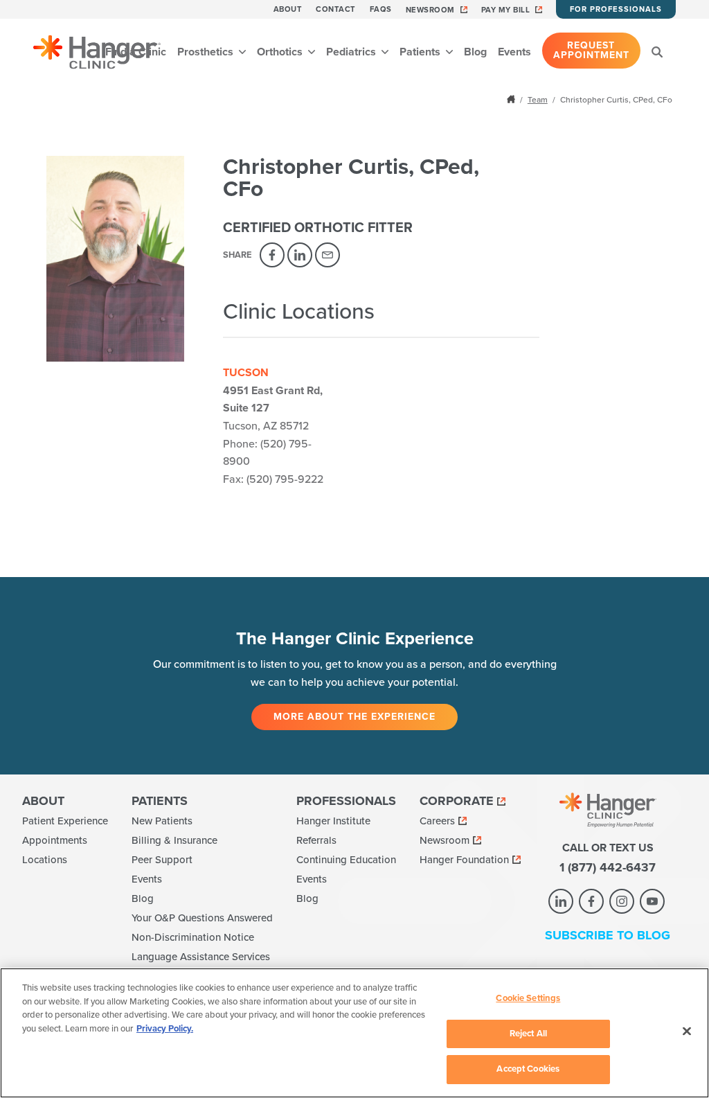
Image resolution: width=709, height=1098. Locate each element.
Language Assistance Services (201, 956)
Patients (421, 52)
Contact (336, 9)
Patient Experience (65, 821)
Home (512, 99)
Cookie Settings (528, 998)
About (288, 9)
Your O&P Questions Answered (202, 918)
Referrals (316, 840)
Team (538, 100)
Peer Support (162, 859)
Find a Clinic (135, 52)
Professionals (346, 800)
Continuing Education (346, 859)
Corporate (457, 800)
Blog (475, 52)
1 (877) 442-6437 (607, 867)
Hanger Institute (333, 821)
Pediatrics (352, 52)
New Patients (162, 821)
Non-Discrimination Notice (193, 937)
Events (514, 52)
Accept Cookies (527, 1068)
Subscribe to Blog (607, 935)
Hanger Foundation (464, 859)
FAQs (381, 9)
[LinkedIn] (299, 254)
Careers (437, 821)
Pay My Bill (505, 10)
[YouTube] (652, 901)
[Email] (327, 254)
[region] (354, 1033)
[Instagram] (621, 901)
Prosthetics (206, 52)
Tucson (246, 373)
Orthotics (281, 52)
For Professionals (616, 9)
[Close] (687, 1031)
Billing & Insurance (174, 840)
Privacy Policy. (164, 1028)
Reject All (528, 1033)
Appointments (54, 840)
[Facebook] (272, 254)
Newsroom (430, 10)
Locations (44, 859)
